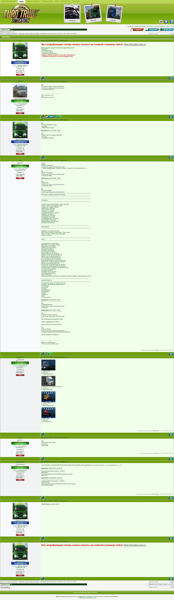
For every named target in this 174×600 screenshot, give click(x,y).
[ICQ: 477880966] (58, 116)
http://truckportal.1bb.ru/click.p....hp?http (53, 471)
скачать (44, 126)
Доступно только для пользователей (53, 88)
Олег (14, 32)
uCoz (99, 592)
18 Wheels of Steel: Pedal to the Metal (29, 33)
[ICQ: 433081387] (49, 353)
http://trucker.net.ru (135, 44)
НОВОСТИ (75, 1)
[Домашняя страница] (50, 116)
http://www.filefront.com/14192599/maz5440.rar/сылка (56, 474)
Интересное (65, 1)
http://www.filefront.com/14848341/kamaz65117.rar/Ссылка (58, 483)
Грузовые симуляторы (11, 33)
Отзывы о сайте (47, 1)
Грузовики (43, 33)
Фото (57, 1)
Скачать (45, 372)
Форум (2, 33)
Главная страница (33, 1)
